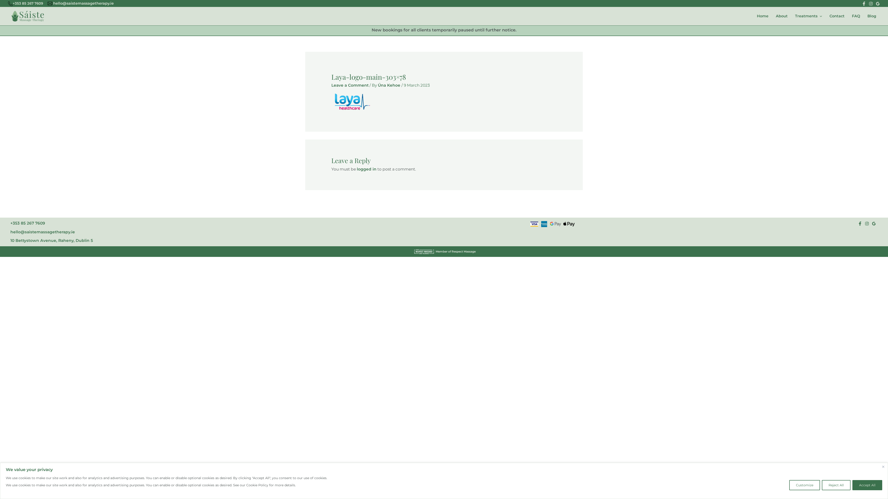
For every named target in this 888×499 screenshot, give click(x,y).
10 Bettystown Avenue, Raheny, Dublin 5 (51, 240)
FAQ (856, 16)
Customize (804, 485)
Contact (837, 16)
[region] (444, 481)
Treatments (806, 16)
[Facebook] (864, 4)
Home (762, 16)
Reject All (836, 485)
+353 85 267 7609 (28, 3)
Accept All (867, 485)
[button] (819, 16)
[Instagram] (871, 4)
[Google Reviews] (878, 4)
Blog (871, 16)
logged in (366, 169)
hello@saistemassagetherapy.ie (83, 3)
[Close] (883, 466)
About (782, 16)
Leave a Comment (350, 85)
